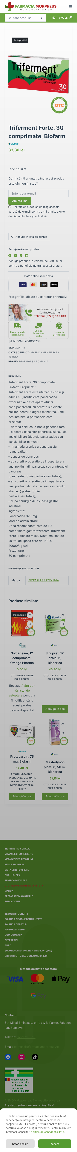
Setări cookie (20, 1143)
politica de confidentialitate (47, 1131)
